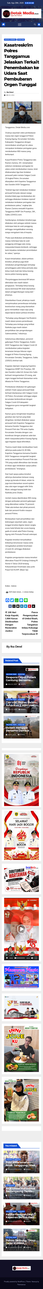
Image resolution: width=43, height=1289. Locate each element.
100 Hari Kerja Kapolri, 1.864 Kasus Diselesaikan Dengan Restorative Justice (12, 621)
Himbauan (17, 1159)
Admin (23, 684)
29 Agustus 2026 (15, 1169)
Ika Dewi (10, 92)
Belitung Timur (11, 674)
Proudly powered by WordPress (14, 1281)
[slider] (20, 958)
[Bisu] (32, 958)
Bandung (9, 1159)
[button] (35, 24)
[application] (21, 929)
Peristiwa (21, 39)
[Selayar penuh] (36, 958)
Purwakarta (10, 1185)
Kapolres (21, 1211)
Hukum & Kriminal (10, 39)
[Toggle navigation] (20, 24)
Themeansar (21, 1284)
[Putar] (7, 958)
